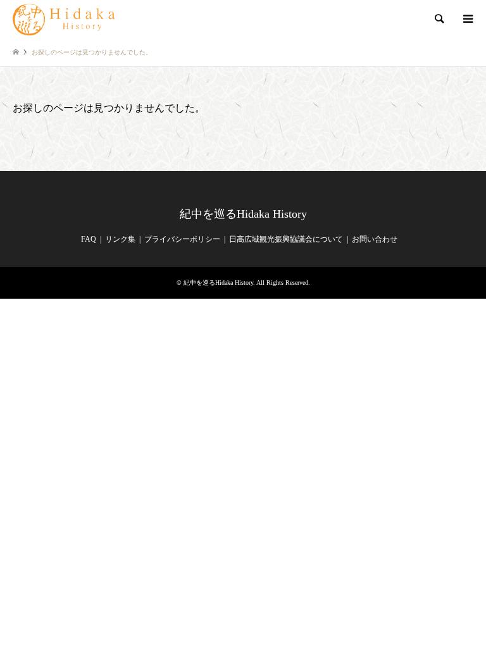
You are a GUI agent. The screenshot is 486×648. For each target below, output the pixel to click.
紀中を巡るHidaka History (243, 214)
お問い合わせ (374, 239)
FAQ (88, 239)
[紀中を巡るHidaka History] (66, 19)
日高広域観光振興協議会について (286, 239)
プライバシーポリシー (182, 239)
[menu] (467, 19)
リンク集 (120, 239)
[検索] (439, 19)
